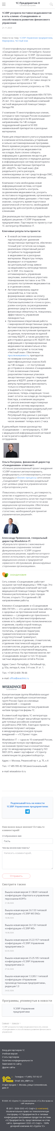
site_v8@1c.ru (27, 1080)
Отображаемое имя (11, 836)
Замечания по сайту (11, 1063)
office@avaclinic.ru (19, 678)
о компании (41, 1108)
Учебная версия (9, 1053)
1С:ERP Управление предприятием (35, 37)
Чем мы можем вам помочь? (16, 847)
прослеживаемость (18, 355)
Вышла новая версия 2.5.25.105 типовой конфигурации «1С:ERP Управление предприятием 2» (27, 961)
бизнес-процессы (26, 477)
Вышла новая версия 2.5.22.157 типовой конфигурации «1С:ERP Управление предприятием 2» (27, 943)
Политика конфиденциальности (17, 1060)
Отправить (16, 876)
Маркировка (8, 40)
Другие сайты (8, 1067)
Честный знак (21, 40)
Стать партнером (10, 1057)
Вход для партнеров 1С (13, 1050)
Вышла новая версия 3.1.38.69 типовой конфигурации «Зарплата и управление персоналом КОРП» (27, 895)
